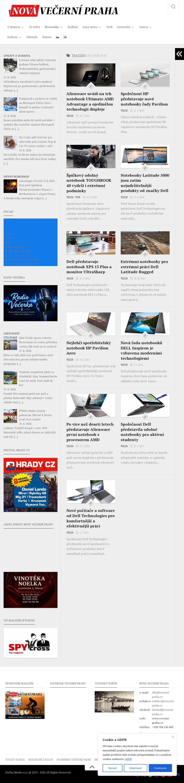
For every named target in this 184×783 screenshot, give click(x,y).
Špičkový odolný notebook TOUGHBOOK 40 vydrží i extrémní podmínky (88, 183)
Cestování (123, 27)
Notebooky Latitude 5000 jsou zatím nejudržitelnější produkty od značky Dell (145, 183)
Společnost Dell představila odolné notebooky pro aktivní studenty (142, 431)
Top (77, 197)
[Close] (173, 737)
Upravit (112, 768)
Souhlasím (160, 768)
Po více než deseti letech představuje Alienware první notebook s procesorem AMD (90, 431)
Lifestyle (32, 37)
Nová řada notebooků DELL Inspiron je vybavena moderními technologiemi (141, 350)
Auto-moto (89, 27)
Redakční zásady (40, 759)
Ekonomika (52, 27)
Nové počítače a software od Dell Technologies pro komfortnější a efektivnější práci (90, 518)
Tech (109, 27)
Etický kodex (15, 759)
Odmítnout (135, 768)
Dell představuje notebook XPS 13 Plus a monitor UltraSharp (89, 266)
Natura (46, 37)
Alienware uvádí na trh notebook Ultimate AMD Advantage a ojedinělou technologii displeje (90, 101)
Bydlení (73, 27)
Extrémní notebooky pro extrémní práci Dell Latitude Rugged (144, 266)
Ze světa (34, 27)
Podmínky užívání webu (74, 759)
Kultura (12, 37)
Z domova (13, 27)
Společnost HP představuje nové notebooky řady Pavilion (144, 98)
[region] (137, 755)
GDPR (128, 759)
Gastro (143, 27)
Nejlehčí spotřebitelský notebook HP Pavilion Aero (88, 348)
